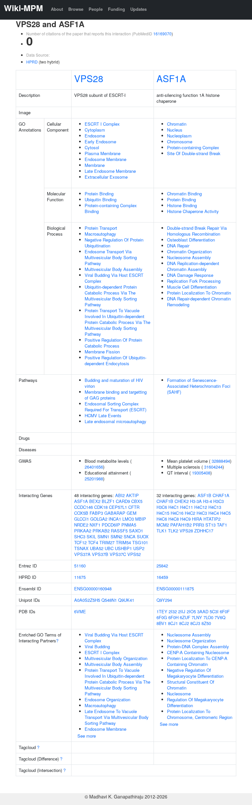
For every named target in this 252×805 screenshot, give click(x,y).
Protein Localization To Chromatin (199, 293)
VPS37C (118, 554)
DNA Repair (178, 245)
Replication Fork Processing (193, 281)
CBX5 (136, 501)
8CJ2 (184, 623)
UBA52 (96, 548)
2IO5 (191, 611)
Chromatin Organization (189, 251)
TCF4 (93, 542)
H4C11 (186, 507)
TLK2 (173, 531)
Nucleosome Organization (191, 640)
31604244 (213, 467)
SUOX (143, 536)
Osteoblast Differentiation (191, 240)
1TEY (162, 611)
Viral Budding (97, 646)
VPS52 (134, 554)
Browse (75, 9)
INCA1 (115, 519)
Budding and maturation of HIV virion (114, 383)
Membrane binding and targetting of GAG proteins (116, 395)
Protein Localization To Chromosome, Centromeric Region (199, 714)
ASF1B (204, 495)
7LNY (197, 617)
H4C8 (173, 519)
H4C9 (185, 519)
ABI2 (120, 495)
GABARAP (114, 513)
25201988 (94, 478)
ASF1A (171, 78)
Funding (116, 9)
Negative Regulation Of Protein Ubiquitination (114, 243)
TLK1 (162, 531)
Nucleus (174, 130)
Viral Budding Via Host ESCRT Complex (114, 278)
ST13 (210, 525)
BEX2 (94, 501)
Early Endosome (100, 141)
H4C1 (173, 507)
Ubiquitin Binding (100, 199)
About (57, 9)
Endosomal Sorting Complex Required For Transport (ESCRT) (115, 407)
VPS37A (82, 554)
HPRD (32, 61)
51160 (80, 566)
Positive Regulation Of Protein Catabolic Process (113, 343)
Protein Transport (101, 228)
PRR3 (198, 525)
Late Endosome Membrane (110, 171)
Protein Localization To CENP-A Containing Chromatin (197, 661)
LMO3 (128, 519)
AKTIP (132, 495)
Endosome (95, 136)
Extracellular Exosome (106, 177)
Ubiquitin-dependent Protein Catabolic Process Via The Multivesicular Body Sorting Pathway (111, 296)
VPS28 (88, 78)
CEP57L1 (118, 507)
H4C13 (214, 507)
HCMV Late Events (103, 415)
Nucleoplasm (179, 136)
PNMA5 (128, 525)
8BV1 (162, 623)
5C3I (214, 611)
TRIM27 (107, 542)
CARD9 (123, 501)
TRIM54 (123, 542)
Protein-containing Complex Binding (111, 208)
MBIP (140, 519)
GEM (131, 513)
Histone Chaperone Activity (193, 211)
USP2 (138, 548)
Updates (138, 9)
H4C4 (213, 513)
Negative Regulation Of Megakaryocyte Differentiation (195, 673)
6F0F (225, 611)
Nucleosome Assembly (189, 257)
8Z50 (206, 623)
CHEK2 (182, 501)
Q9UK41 (126, 600)
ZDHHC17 (203, 531)
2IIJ (181, 611)
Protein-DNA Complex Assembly (198, 646)
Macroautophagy (100, 234)
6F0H (173, 617)
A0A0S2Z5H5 (87, 600)
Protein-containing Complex (193, 147)
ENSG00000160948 (93, 588)
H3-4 (207, 501)
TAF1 (222, 525)
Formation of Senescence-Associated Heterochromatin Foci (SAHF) (198, 386)
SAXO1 (136, 531)
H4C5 (225, 513)
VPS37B (100, 554)
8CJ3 (195, 623)
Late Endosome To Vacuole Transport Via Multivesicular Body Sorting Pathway (117, 717)
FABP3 (96, 513)
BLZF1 (108, 501)
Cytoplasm (95, 130)
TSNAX (81, 548)
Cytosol (92, 147)
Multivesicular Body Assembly (113, 269)
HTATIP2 (211, 519)
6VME (80, 611)
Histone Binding (182, 205)
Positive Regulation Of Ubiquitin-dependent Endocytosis (115, 360)
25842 (162, 566)
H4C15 (163, 513)
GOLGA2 (98, 519)
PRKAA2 (82, 531)
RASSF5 (119, 531)
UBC (109, 548)
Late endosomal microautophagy (115, 421)
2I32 (173, 611)
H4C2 (190, 513)
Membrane (95, 165)
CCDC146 (83, 507)
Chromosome (179, 141)
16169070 (162, 33)
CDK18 (101, 507)
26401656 (94, 467)
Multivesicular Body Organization (116, 658)
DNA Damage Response (190, 275)
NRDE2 (81, 525)
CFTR (133, 507)
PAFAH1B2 (181, 525)
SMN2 (116, 536)
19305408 (201, 473)
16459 (162, 577)
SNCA (130, 536)
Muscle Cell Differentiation (192, 287)
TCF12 (80, 542)
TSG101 (140, 542)
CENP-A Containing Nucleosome (198, 652)
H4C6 (162, 519)
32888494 (221, 461)
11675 (80, 577)
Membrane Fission (102, 352)
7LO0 (208, 617)
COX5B (81, 513)
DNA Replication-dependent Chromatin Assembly (193, 266)
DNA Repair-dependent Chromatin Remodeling (199, 301)
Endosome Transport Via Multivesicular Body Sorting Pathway (111, 257)
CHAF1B (165, 501)
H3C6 (162, 507)
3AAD (202, 611)
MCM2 (163, 525)
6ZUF (185, 617)
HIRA (197, 519)
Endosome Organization (107, 699)
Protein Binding (99, 193)
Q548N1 (109, 600)
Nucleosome (179, 693)
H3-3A (196, 501)
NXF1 (95, 525)
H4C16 (177, 513)
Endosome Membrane (105, 159)
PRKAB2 (101, 531)
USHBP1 (123, 548)
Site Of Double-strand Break (193, 153)
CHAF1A (221, 495)
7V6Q (220, 617)
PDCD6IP (111, 525)
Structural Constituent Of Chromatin (190, 685)
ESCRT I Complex (102, 124)
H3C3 (218, 501)
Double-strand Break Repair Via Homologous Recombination (197, 231)
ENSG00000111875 (175, 588)
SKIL (91, 536)
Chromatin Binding (184, 193)
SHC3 (79, 536)
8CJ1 (173, 623)
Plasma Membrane (102, 153)
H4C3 (202, 513)
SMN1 (103, 536)
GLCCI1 (81, 519)
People (96, 9)
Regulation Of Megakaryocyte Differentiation (195, 702)
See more (86, 736)
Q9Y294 (164, 600)
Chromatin (176, 124)
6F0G (162, 617)
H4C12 (200, 507)
